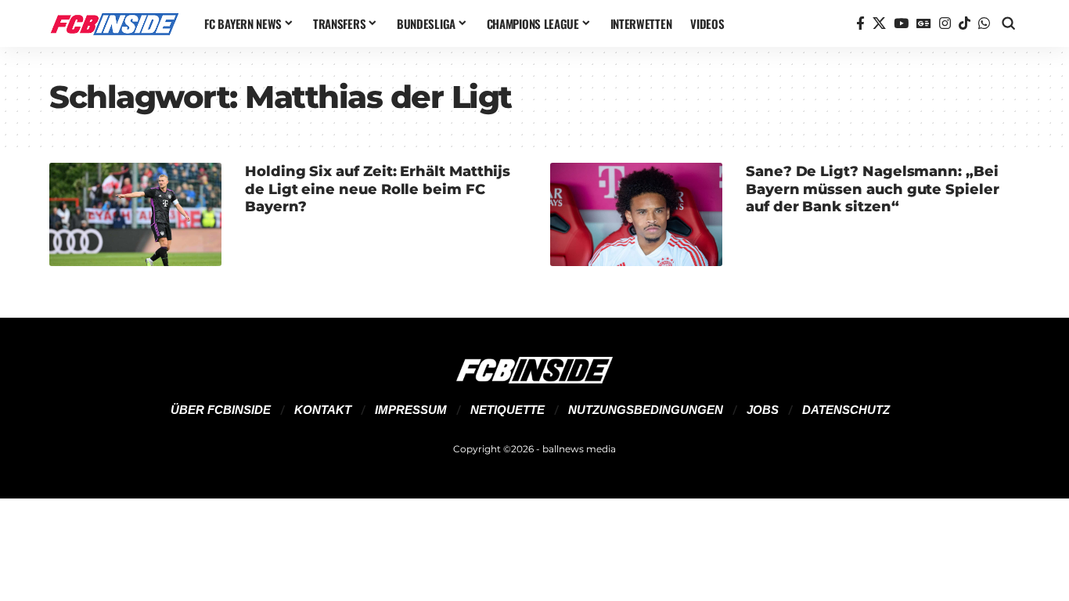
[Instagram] (945, 24)
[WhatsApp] (984, 24)
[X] (879, 24)
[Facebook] (860, 24)
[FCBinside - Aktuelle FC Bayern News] (114, 23)
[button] (1009, 23)
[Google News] (923, 24)
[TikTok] (964, 24)
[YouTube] (901, 24)
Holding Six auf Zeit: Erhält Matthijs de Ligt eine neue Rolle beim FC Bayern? (377, 189)
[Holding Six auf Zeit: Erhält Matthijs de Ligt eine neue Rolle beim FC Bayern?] (135, 214)
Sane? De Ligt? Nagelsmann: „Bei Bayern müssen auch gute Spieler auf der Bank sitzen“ (872, 189)
